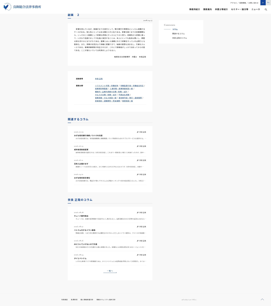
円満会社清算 (124, 94)
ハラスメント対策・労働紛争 (106, 85)
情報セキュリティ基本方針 (106, 299)
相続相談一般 (127, 101)
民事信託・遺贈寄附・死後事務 (107, 101)
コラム (175, 29)
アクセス (233, 3)
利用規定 (64, 299)
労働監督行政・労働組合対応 (132, 85)
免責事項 (74, 299)
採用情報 (242, 3)
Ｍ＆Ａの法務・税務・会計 (105, 94)
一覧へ (110, 270)
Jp (263, 2)
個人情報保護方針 (87, 299)
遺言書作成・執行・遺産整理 (130, 97)
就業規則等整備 (101, 88)
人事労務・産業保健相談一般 (121, 88)
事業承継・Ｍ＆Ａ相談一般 (105, 97)
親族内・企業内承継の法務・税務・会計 (111, 91)
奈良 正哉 (99, 78)
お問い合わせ (253, 3)
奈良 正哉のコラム (179, 38)
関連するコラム (178, 33)
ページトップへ (262, 299)
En (268, 2)
